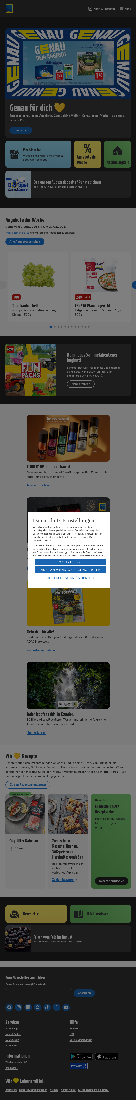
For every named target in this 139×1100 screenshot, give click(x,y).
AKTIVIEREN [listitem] (69, 562)
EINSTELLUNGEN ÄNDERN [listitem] (68, 578)
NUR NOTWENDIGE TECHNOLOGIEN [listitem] (70, 569)
